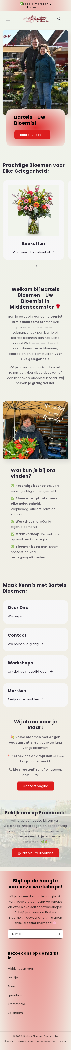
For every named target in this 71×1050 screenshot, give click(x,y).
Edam (12, 986)
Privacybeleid (25, 1041)
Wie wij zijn (16, 616)
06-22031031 (39, 775)
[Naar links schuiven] (26, 266)
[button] (8, 19)
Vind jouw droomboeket (31, 252)
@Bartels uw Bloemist (35, 853)
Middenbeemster (20, 969)
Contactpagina (35, 786)
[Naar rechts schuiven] (44, 266)
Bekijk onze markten (23, 699)
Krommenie (16, 1004)
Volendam (15, 1013)
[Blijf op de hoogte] (58, 934)
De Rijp (13, 977)
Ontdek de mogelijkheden (28, 671)
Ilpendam (15, 995)
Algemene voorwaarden (52, 1041)
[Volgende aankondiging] (63, 5)
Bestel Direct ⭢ (32, 134)
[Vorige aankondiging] (7, 5)
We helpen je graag (23, 644)
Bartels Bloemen (33, 1036)
